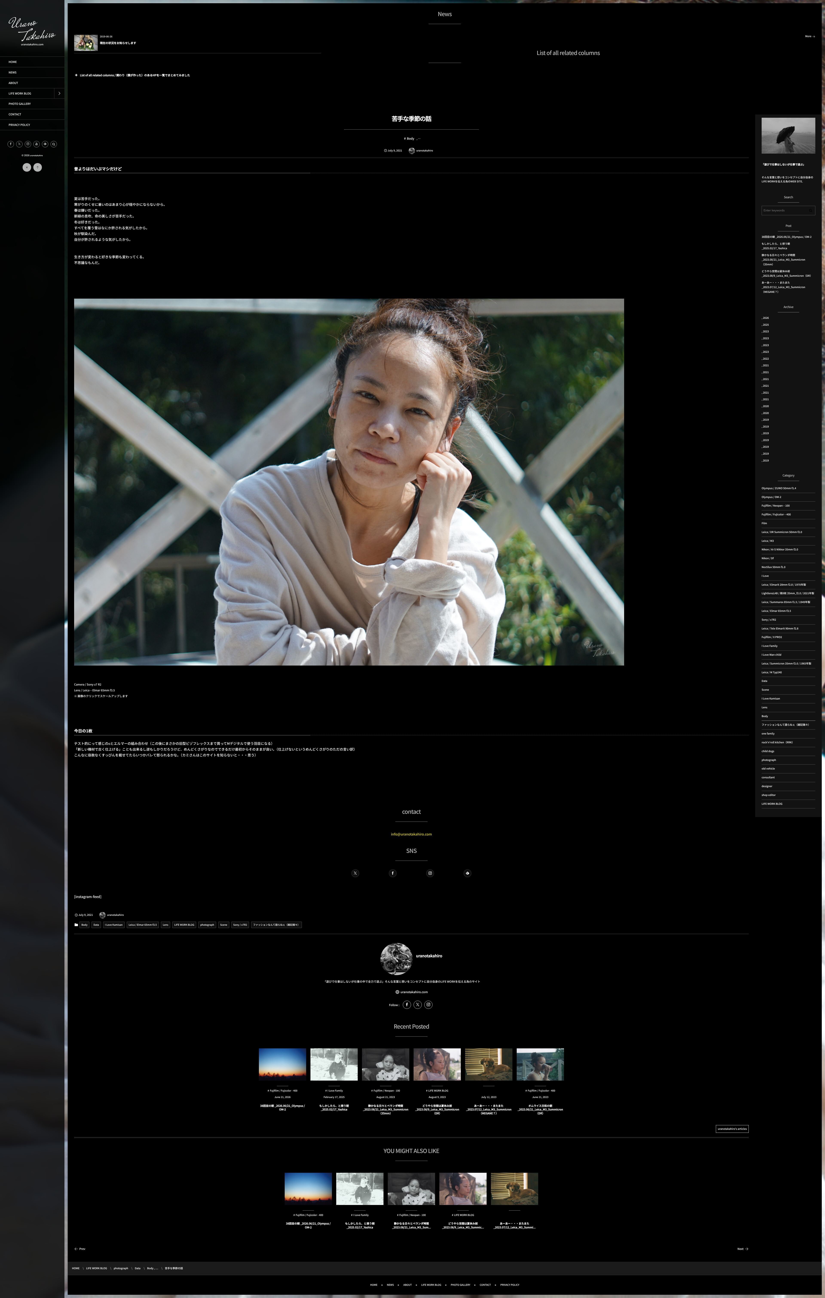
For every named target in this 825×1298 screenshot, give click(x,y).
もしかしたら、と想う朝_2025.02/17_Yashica (334, 1108)
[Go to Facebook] (407, 1005)
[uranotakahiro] (32, 39)
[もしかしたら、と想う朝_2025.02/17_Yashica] (359, 1189)
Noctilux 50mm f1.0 (773, 567)
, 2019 (765, 419)
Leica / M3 (768, 541)
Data (96, 925)
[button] (53, 144)
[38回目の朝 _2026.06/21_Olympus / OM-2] (308, 1189)
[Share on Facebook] (11, 144)
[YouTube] (36, 144)
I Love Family (361, 1215)
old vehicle (768, 768)
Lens (165, 925)
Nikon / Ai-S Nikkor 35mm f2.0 (780, 549)
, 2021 (765, 365)
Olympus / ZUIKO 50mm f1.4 (779, 488)
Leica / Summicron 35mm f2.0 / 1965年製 (786, 663)
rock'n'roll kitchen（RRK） (778, 742)
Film (764, 523)
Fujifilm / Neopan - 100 (412, 1215)
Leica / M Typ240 (772, 672)
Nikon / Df (768, 558)
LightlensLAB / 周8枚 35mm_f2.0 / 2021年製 (788, 593)
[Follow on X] (19, 144)
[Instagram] (28, 144)
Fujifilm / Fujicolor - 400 (309, 1215)
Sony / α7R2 (240, 925)
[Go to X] (418, 1005)
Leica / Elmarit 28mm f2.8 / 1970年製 (784, 584)
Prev (82, 1249)
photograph (207, 925)
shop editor (769, 795)
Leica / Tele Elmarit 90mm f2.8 (780, 628)
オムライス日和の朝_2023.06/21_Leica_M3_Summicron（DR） (540, 1109)
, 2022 (765, 358)
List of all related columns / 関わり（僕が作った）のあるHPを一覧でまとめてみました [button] (135, 75)
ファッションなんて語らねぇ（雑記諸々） (276, 925)
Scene (223, 925)
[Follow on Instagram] (430, 873)
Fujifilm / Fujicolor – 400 (776, 514)
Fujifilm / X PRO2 (772, 637)
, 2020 (765, 406)
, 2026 (765, 318)
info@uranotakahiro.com (411, 834)
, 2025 (765, 325)
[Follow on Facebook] (393, 873)
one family (768, 733)
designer (767, 786)
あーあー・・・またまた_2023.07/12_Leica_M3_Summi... (514, 1225)
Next (741, 1249)
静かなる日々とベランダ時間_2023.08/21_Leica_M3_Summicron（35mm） (385, 1109)
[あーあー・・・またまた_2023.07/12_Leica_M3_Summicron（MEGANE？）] (514, 1189)
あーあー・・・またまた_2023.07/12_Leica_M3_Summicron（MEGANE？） (489, 1109)
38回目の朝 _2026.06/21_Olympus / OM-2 (282, 1108)
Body (410, 138)
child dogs (516, 1215)
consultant (768, 777)
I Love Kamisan (114, 925)
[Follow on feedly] (45, 144)
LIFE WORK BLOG (184, 925)
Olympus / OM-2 (771, 497)
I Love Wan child (771, 655)
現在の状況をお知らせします (118, 43)
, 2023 (765, 331)
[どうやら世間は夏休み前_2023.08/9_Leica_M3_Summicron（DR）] (463, 1189)
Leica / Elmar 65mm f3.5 (143, 925)
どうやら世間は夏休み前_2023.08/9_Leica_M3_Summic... (463, 1225)
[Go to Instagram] (428, 1005)
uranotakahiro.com (414, 992)
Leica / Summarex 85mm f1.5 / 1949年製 (786, 602)
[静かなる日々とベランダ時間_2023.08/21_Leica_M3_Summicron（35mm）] (411, 1189)
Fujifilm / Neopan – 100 (776, 505)
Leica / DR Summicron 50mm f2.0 (782, 532)
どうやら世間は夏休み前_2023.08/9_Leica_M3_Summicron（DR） (437, 1109)
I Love (765, 576)
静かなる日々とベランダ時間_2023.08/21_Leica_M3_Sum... (411, 1225)
